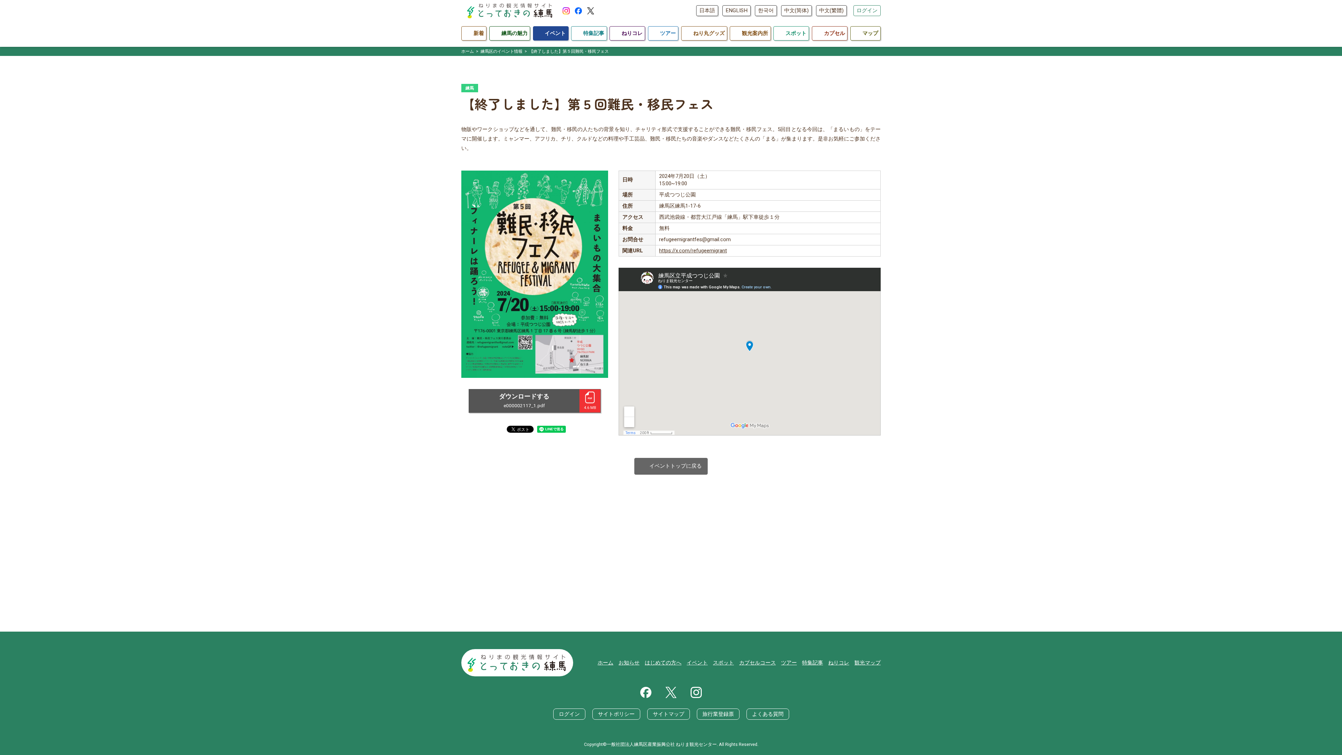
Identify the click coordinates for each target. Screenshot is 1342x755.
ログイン (867, 10)
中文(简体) (796, 10)
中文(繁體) (831, 10)
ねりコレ (838, 663)
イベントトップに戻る (671, 466)
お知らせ (629, 663)
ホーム (605, 663)
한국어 (766, 10)
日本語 (707, 10)
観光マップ (867, 663)
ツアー (789, 663)
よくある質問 (768, 714)
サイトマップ (668, 714)
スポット (723, 663)
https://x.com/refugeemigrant (693, 250)
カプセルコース (757, 663)
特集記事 (812, 663)
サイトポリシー (616, 714)
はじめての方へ (663, 663)
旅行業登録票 (718, 714)
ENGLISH (737, 10)
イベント (697, 663)
